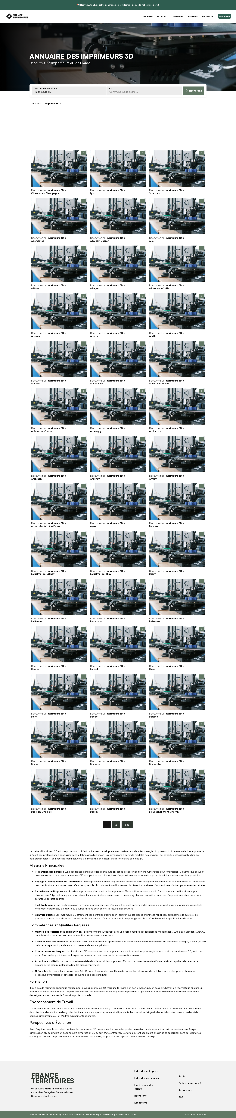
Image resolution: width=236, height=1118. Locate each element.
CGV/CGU (201, 1114)
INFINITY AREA (130, 1114)
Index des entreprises (146, 1070)
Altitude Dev (47, 1114)
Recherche (193, 16)
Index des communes (146, 1077)
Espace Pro (224, 16)
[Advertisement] (118, 129)
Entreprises (163, 16)
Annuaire (36, 103)
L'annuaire (148, 16)
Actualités (207, 16)
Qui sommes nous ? (190, 1083)
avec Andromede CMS (78, 1114)
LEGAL (187, 1114)
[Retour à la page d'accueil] (17, 16)
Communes (178, 16)
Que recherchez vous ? (45, 88)
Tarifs (182, 1076)
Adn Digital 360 (61, 1114)
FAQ (181, 1097)
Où (110, 88)
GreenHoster (107, 1114)
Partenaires (185, 1090)
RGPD (193, 1114)
